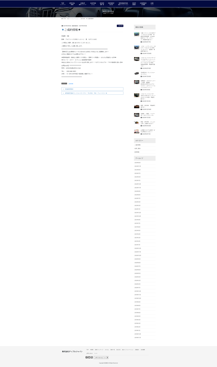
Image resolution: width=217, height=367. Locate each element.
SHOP (134, 3)
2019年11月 (138, 294)
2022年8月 (137, 194)
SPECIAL (72, 3)
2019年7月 (137, 309)
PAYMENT (111, 3)
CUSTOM (93, 3)
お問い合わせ (89, 353)
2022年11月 (138, 187)
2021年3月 (137, 237)
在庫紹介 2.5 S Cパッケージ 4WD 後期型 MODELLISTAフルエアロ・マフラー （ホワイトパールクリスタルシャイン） (148, 84)
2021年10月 (138, 216)
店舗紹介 (137, 349)
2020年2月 (137, 284)
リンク (95, 353)
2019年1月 (137, 330)
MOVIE (102, 3)
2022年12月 (138, 184)
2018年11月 (138, 337)
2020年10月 (138, 255)
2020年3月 (138, 280)
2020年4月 (138, 277)
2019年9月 (137, 302)
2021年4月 (137, 234)
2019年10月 (138, 298)
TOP (62, 3)
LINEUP (82, 3)
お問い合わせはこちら (100, 357)
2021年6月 (137, 227)
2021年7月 (137, 223)
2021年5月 (137, 230)
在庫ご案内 (137, 148)
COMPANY (143, 3)
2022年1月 (137, 209)
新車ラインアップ (99, 349)
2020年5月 (138, 273)
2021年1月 (137, 244)
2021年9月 (137, 219)
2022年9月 (137, 191)
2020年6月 (138, 269)
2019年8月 (137, 305)
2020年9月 (138, 259)
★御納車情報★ (69, 89)
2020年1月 (137, 287)
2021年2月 (137, 241)
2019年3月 (137, 323)
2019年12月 (138, 291)
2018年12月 (138, 334)
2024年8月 (138, 162)
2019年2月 (137, 327)
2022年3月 (137, 205)
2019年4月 (137, 319)
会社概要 (143, 349)
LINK (152, 3)
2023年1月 (137, 180)
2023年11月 (138, 166)
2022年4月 (137, 202)
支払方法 (118, 349)
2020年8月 (138, 262)
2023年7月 (137, 173)
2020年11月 (138, 252)
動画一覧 (113, 349)
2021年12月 (138, 212)
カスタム (107, 349)
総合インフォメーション (127, 349)
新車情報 (137, 152)
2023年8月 (138, 169)
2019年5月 (137, 316)
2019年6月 (137, 312)
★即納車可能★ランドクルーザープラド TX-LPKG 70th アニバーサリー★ (86, 93)
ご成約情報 (120, 25)
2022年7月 (137, 198)
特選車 (91, 349)
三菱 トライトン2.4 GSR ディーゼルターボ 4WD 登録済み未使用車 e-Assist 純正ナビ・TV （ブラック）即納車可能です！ (148, 36)
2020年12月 (138, 248)
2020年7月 (137, 266)
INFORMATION (123, 3)
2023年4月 (138, 177)
